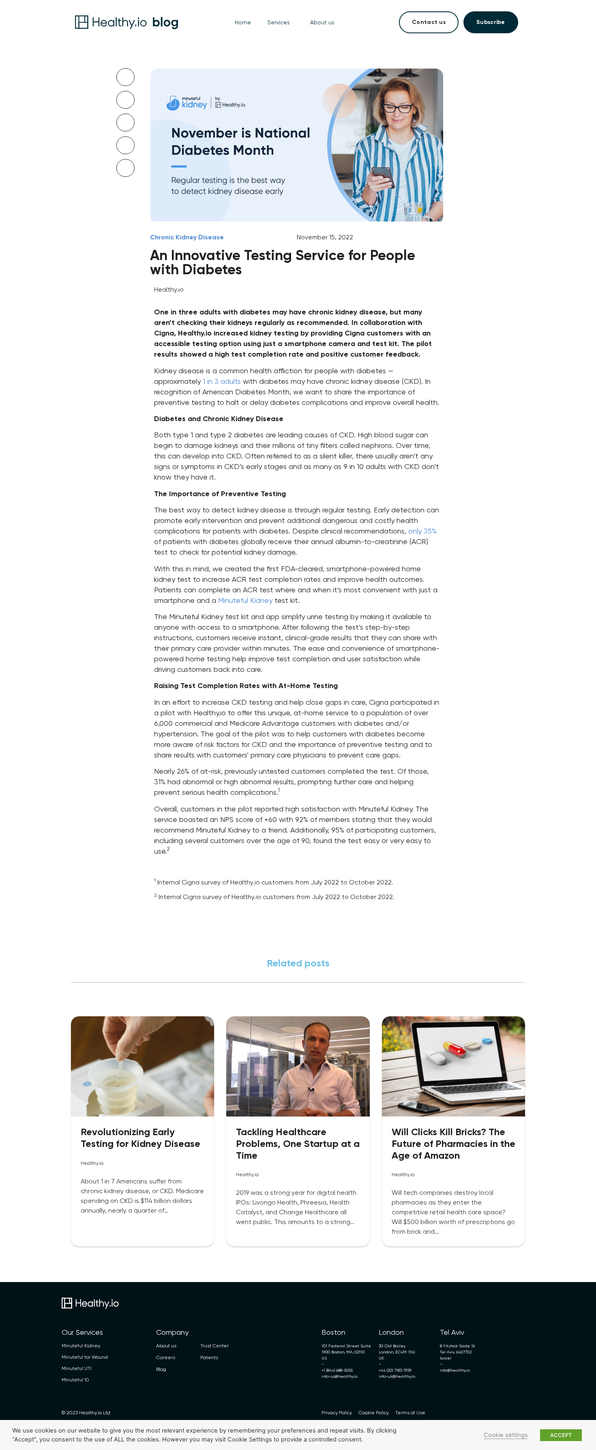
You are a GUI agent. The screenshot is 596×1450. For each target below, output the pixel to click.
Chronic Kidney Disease (187, 237)
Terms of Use (410, 1413)
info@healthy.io (455, 1370)
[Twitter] (480, 1413)
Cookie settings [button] (506, 1435)
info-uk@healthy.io (397, 1376)
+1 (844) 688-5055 (337, 1370)
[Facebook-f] (529, 1413)
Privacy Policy (337, 1413)
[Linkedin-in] (504, 1413)
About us (322, 22)
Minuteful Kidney (245, 600)
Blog (161, 1369)
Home (243, 22)
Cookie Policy (373, 1413)
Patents (209, 1357)
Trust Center (214, 1346)
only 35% (422, 531)
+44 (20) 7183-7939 (395, 1370)
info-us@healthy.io (340, 1376)
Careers (165, 1357)
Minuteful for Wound (85, 1357)
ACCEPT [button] (561, 1435)
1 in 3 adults (222, 381)
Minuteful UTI (77, 1368)
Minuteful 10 (75, 1380)
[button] (125, 77)
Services (278, 22)
